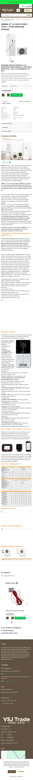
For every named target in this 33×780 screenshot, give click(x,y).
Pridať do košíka (16, 95)
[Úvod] (7, 10)
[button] (11, 622)
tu (22, 776)
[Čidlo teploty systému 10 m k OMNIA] (16, 597)
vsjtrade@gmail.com (9, 681)
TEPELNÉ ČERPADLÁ (9, 19)
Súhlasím (21, 771)
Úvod (2, 19)
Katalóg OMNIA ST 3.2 (9, 575)
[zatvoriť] (31, 1)
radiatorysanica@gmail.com (11, 674)
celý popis (3, 81)
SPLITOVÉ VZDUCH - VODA (10, 633)
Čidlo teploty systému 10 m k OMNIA (15, 610)
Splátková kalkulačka (24, 101)
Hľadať (28, 15)
